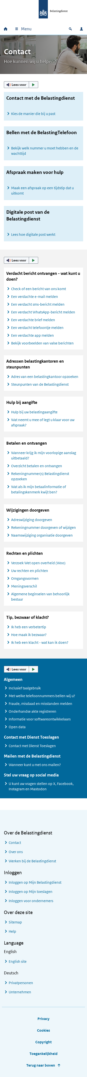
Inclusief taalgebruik (25, 688)
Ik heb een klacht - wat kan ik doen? (39, 642)
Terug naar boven (40, 1065)
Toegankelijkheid (43, 1053)
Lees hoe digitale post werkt (33, 234)
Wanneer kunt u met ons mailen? (35, 764)
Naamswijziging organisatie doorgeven (42, 535)
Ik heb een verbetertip (28, 627)
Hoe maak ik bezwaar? (29, 634)
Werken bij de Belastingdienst (32, 861)
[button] (21, 84)
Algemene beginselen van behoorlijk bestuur (40, 597)
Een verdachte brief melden (33, 320)
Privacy (43, 1018)
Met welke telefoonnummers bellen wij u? (42, 696)
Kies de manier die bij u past (33, 113)
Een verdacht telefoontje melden (37, 327)
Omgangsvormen (25, 578)
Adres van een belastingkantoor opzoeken (44, 376)
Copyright (43, 1042)
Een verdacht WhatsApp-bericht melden (43, 312)
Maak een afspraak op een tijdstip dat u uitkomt (42, 191)
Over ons (16, 851)
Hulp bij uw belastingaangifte (34, 412)
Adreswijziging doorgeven (31, 519)
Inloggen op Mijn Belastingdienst (35, 882)
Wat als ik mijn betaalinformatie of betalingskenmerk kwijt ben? (38, 489)
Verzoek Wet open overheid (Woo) (38, 563)
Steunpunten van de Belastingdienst (40, 384)
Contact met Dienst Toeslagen (32, 745)
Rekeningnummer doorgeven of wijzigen (43, 527)
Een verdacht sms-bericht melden (38, 304)
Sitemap (15, 922)
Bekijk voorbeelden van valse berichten (42, 343)
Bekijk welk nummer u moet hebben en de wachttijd (44, 151)
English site (18, 961)
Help (12, 931)
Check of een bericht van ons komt (38, 288)
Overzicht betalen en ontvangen (36, 466)
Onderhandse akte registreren (32, 711)
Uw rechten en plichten (29, 570)
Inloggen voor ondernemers (31, 900)
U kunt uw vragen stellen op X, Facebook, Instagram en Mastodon (41, 786)
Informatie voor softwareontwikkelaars (40, 719)
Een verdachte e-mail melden (34, 296)
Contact (15, 842)
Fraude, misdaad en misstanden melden (40, 703)
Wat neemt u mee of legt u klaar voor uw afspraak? (42, 422)
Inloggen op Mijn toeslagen (30, 891)
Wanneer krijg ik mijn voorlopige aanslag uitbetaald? (43, 455)
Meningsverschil (24, 586)
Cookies (43, 1030)
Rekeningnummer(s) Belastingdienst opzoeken (40, 476)
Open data (17, 727)
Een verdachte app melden (32, 335)
